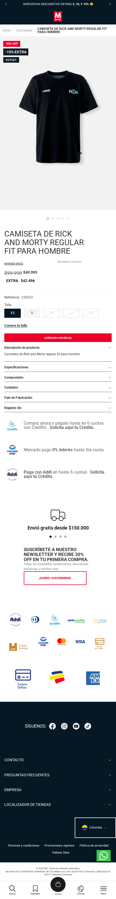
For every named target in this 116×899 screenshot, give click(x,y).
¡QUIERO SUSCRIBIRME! (55, 578)
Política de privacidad (94, 845)
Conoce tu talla (15, 325)
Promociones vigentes (59, 845)
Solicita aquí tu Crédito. (72, 427)
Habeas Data (60, 852)
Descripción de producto (22, 348)
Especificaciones (16, 367)
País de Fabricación (18, 398)
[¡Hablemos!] (104, 855)
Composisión (13, 377)
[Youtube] (76, 726)
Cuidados (11, 387)
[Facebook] (52, 726)
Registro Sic (13, 408)
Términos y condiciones (23, 845)
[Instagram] (64, 726)
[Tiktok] (87, 726)
